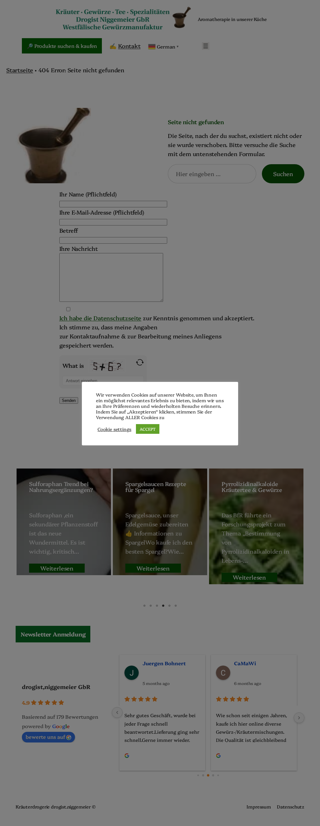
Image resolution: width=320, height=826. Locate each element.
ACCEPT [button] (148, 429)
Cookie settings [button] (114, 429)
